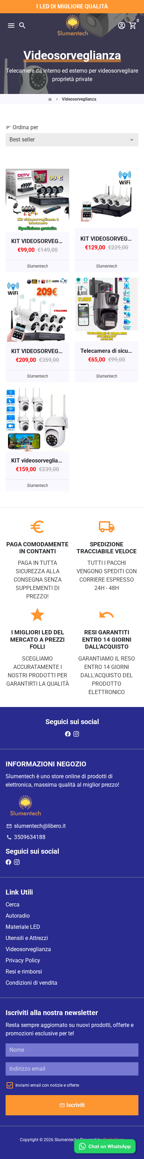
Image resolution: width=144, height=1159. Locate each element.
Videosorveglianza (79, 99)
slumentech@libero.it (36, 826)
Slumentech (66, 1139)
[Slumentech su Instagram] (76, 734)
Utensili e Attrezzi (27, 938)
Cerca (13, 904)
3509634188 (25, 837)
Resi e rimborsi (24, 971)
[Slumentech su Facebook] (68, 734)
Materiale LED (23, 927)
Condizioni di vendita (31, 982)
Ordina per (22, 127)
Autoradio (18, 915)
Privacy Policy (23, 960)
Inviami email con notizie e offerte (47, 1085)
